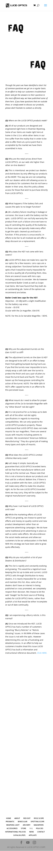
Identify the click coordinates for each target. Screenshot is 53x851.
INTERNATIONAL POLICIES (15, 832)
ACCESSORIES (12, 828)
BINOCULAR (26, 717)
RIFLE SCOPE (27, 681)
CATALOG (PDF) (19, 835)
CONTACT (41, 832)
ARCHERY (26, 770)
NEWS (31, 832)
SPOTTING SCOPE (26, 734)
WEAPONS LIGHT (26, 752)
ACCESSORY (26, 788)
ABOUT (17, 818)
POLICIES (39, 828)
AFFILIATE (33, 835)
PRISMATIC (26, 699)
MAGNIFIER (26, 805)
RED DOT (26, 663)
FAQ (31, 828)
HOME (8, 818)
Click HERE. (42, 653)
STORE (23, 828)
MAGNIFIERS (39, 825)
